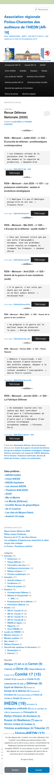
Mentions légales (29, 93)
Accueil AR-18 (30, 65)
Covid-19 (33, 679)
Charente (9, 669)
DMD (23, 684)
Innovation (16, 453)
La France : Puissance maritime (18, 546)
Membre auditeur (11, 638)
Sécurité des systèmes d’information (19, 88)
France (37, 694)
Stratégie (29, 724)
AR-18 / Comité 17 (15, 613)
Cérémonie (12, 558)
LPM (7, 712)
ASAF (8, 493)
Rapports (11, 625)
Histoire (27, 698)
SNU (13, 598)
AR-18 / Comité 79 (15, 616)
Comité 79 (10, 679)
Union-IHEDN (10, 70)
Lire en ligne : (17, 169)
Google (17, 698)
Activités (23, 70)
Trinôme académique (16, 574)
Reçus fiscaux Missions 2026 (17, 531)
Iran (33, 709)
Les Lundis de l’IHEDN (14, 76)
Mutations (45, 453)
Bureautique (12, 650)
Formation (10, 694)
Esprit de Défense (15, 687)
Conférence (12, 583)
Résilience (25, 720)
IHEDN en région (14, 622)
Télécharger (14, 172)
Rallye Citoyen (15, 716)
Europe (31, 687)
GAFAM (8, 698)
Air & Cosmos (13, 508)
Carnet (35, 663)
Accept (39, 770)
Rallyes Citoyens (11, 644)
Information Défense (22, 445)
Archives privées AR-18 (14, 82)
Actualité (8, 577)
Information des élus (16, 565)
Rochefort (33, 716)
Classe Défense (14, 561)
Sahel (38, 720)
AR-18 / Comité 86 (15, 619)
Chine (22, 669)
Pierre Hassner (10, 455)
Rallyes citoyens (14, 571)
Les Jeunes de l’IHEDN (30, 453)
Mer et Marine (12, 497)
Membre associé (11, 635)
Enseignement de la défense (20, 601)
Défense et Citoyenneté (17, 595)
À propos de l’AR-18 (12, 65)
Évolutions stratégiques (32, 450)
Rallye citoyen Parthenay (15, 534)
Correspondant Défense (17, 592)
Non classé (9, 641)
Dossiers (33, 70)
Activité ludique (14, 580)
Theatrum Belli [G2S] (16, 490)
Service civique (14, 724)
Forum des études (25, 695)
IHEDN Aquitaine (14, 482)
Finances (35, 691)
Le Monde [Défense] (16, 501)
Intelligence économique (18, 568)
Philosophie (30, 712)
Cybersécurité (11, 683)
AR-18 (23, 664)
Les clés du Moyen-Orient (19, 512)
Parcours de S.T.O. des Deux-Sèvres (20, 537)
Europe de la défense (12, 450)
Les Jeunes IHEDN (15, 486)
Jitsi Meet (42, 709)
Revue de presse (11, 93)
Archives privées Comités (37, 82)
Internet (10, 653)
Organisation (17, 712)
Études (44, 70)
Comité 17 (28, 674)
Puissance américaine (27, 455)
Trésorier (41, 728)
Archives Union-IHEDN (36, 76)
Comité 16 (9, 675)
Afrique (10, 664)
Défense (34, 683)
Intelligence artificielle (17, 708)
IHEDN (43, 65)
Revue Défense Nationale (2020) (16, 114)
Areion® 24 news (14, 516)
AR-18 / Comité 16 (15, 610)
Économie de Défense (40, 448)
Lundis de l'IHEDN (12, 631)
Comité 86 (21, 679)
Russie (10, 720)
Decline (15, 770)
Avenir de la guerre (23, 448)
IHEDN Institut (13, 475)
